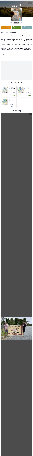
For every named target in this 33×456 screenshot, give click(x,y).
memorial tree (11, 54)
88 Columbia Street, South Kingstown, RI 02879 (13, 93)
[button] (4, 89)
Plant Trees (14, 95)
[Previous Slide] (2, 328)
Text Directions (10, 95)
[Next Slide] (30, 328)
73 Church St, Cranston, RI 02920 (12, 104)
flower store (22, 54)
